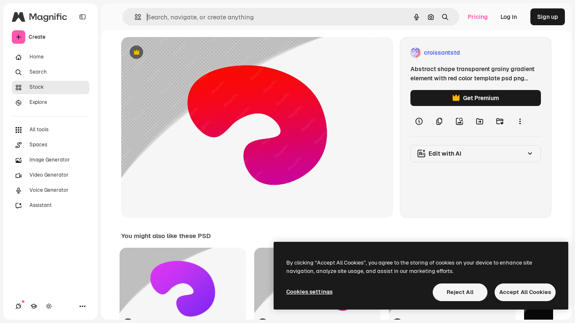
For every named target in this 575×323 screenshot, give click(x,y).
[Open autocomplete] (134, 17)
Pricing (478, 17)
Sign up (547, 17)
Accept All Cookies (525, 292)
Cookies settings (309, 291)
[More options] (519, 121)
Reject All (460, 292)
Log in (508, 17)
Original (175, 53)
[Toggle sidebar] (82, 17)
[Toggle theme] (49, 306)
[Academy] (33, 306)
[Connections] (18, 306)
